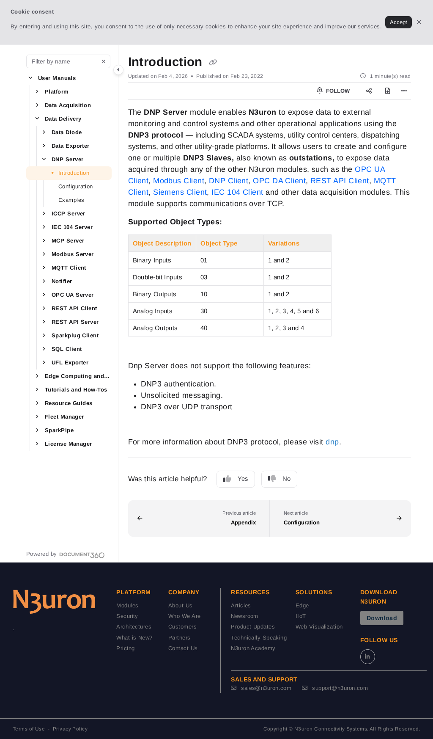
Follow (337, 91)
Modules (127, 605)
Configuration (75, 186)
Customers (182, 626)
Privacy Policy (70, 729)
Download (382, 618)
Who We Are (184, 616)
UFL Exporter (70, 362)
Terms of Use (29, 729)
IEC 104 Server (72, 227)
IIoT (301, 616)
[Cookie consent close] (419, 22)
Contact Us (183, 648)
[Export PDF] (387, 91)
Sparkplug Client (75, 335)
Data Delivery (63, 119)
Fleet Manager (64, 417)
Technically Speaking (259, 637)
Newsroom (244, 616)
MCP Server (68, 240)
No (286, 478)
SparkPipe (59, 430)
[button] (30, 78)
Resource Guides (69, 403)
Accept (398, 22)
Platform (57, 91)
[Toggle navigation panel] (118, 70)
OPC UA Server (73, 295)
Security (127, 616)
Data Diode (67, 132)
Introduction (73, 173)
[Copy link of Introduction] (212, 62)
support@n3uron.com (339, 688)
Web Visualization (319, 626)
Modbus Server (73, 254)
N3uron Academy (253, 648)
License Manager (68, 444)
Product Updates (253, 626)
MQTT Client (69, 268)
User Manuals (57, 78)
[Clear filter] (103, 61)
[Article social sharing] (368, 91)
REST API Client (74, 308)
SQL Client (67, 349)
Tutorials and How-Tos (76, 389)
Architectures (133, 626)
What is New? (134, 637)
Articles (241, 605)
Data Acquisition (68, 105)
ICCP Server (68, 213)
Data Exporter (71, 146)
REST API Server (75, 322)
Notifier (62, 281)
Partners (179, 637)
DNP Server (68, 159)
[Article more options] (404, 91)
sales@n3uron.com (265, 688)
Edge (302, 605)
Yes (243, 478)
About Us (180, 605)
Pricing (125, 648)
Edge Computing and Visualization (77, 376)
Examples (71, 200)
